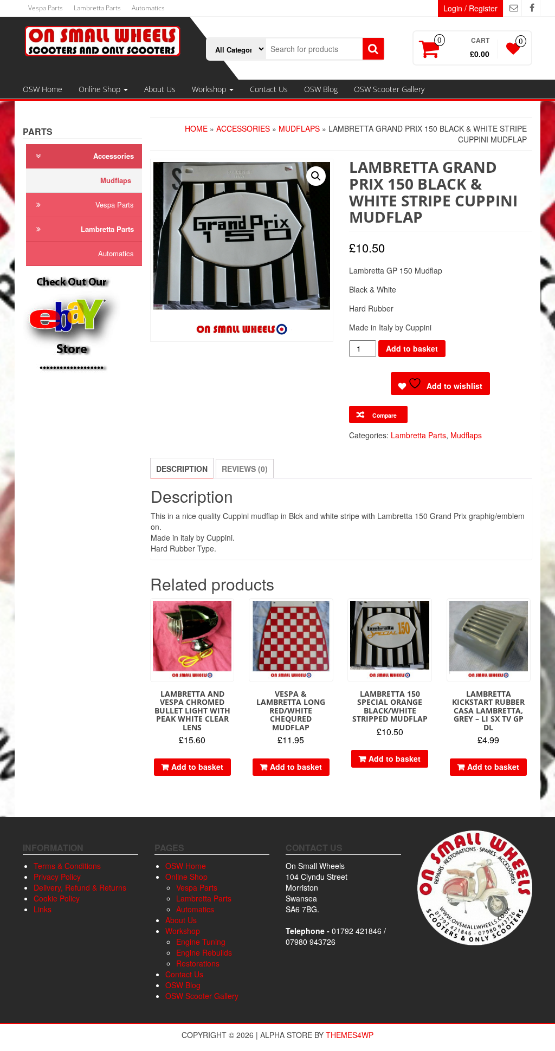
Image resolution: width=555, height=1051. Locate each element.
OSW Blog (321, 89)
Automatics (148, 7)
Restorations (198, 963)
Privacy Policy (57, 876)
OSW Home (42, 89)
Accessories (113, 156)
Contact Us (269, 89)
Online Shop (100, 89)
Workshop (210, 89)
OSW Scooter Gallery (389, 89)
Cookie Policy (57, 898)
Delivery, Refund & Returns (80, 887)
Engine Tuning (200, 941)
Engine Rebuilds (204, 952)
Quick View (229, 614)
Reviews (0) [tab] (245, 468)
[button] (316, 176)
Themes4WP (349, 1034)
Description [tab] (182, 468)
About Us (160, 89)
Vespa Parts (45, 7)
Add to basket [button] (197, 766)
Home (196, 128)
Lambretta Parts (97, 7)
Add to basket (412, 348)
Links (42, 909)
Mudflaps (115, 180)
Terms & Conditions (67, 865)
